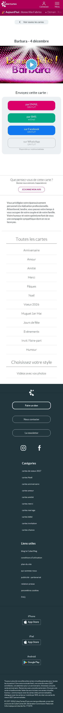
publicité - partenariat (31, 577)
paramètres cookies (30, 590)
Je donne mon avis (31, 189)
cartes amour (28, 490)
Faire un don (31, 405)
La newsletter (31, 433)
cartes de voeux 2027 (31, 471)
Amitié (31, 268)
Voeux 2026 (31, 304)
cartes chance (28, 530)
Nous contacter (31, 419)
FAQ (23, 597)
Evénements (31, 331)
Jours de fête (31, 322)
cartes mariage (28, 510)
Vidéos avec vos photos (31, 373)
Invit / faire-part (31, 340)
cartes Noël (27, 477)
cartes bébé (27, 517)
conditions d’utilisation (31, 557)
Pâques (31, 286)
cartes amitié (28, 497)
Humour (31, 349)
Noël (32, 295)
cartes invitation (29, 523)
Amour (31, 259)
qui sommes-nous (29, 571)
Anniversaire (31, 250)
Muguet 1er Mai (31, 313)
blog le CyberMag (29, 551)
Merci (31, 277)
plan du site (26, 564)
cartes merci (27, 504)
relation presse (28, 584)
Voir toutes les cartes (33, 22)
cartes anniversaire (30, 484)
